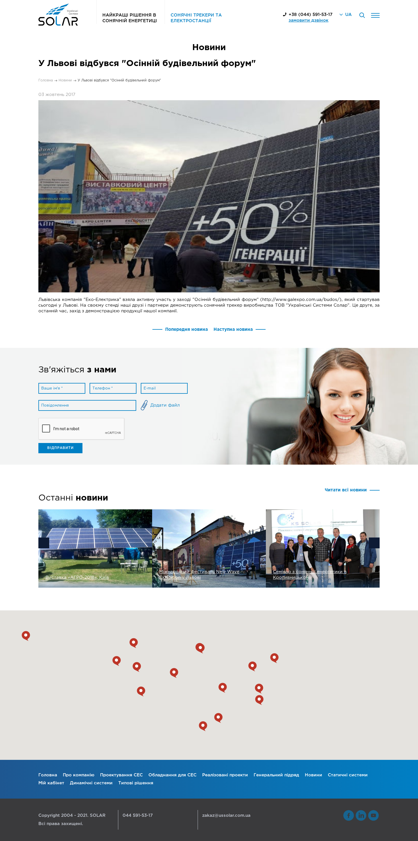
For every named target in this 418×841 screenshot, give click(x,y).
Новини (313, 775)
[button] (203, 726)
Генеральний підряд (276, 775)
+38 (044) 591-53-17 (310, 15)
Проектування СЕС (121, 775)
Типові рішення (135, 783)
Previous (43, 543)
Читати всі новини (346, 490)
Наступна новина (233, 329)
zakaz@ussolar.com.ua (226, 815)
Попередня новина (186, 329)
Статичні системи (348, 775)
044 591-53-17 (138, 815)
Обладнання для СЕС (172, 775)
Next (374, 543)
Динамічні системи (91, 783)
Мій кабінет (51, 783)
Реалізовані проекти (225, 775)
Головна (47, 775)
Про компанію (78, 775)
